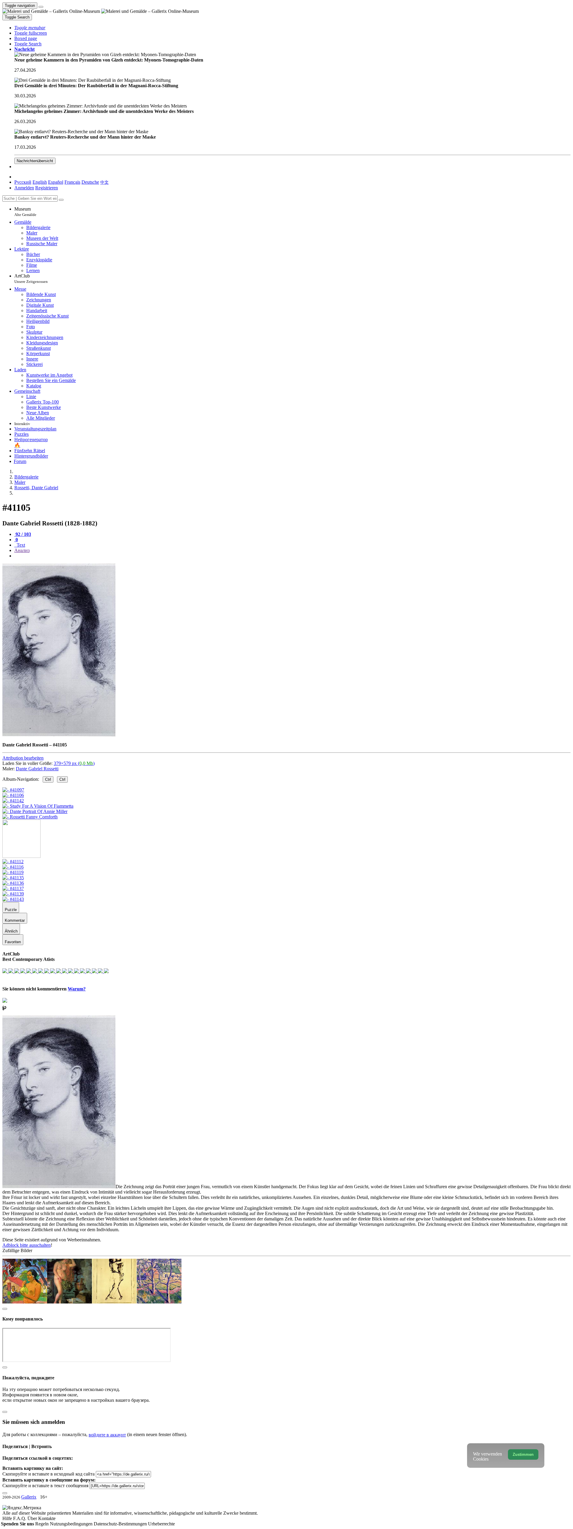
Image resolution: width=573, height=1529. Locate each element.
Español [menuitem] (55, 182)
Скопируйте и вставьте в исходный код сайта (48, 1473)
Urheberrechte (161, 1523)
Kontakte (47, 1518)
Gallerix (28, 1496)
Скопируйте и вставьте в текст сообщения (45, 1485)
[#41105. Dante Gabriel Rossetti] (58, 734)
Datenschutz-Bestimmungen (121, 1523)
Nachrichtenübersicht (35, 161)
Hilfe (7, 1518)
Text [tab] (20, 545)
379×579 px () (74, 763)
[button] (29, 27)
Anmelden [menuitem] (24, 187)
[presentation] (292, 556)
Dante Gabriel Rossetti (37, 768)
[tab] (22, 534)
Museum (25, 211)
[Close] (61, 200)
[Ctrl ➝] (13, 861)
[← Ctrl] (30, 816)
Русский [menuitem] (22, 182)
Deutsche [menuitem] (90, 182)
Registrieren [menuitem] (46, 187)
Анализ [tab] (22, 550)
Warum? (77, 988)
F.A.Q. (20, 1518)
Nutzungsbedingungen (72, 1523)
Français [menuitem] (72, 182)
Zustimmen (523, 1454)
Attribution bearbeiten (23, 757)
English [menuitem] (40, 182)
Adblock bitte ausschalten (26, 1245)
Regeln (42, 1523)
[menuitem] (104, 182)
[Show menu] (40, 7)
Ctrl (48, 779)
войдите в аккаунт (107, 1434)
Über (32, 1518)
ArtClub (31, 278)
